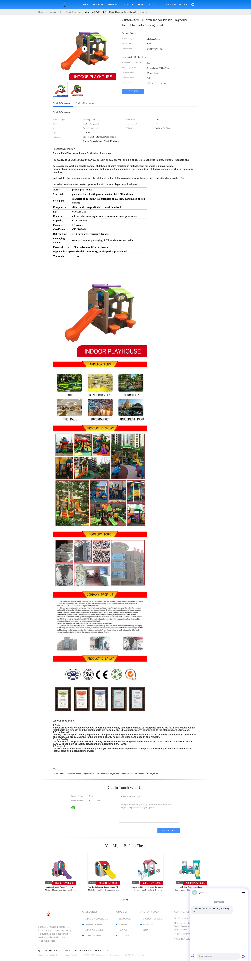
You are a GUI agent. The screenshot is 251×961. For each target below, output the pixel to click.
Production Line (152, 919)
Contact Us (127, 5)
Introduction (126, 919)
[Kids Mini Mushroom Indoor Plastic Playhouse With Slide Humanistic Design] (104, 869)
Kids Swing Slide (94, 930)
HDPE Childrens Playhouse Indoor (67, 773)
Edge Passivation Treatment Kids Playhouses (101, 773)
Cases (151, 5)
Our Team (124, 935)
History (123, 924)
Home (85, 5)
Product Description (85, 103)
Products (98, 5)
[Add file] (193, 956)
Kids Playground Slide (96, 919)
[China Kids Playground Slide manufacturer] (65, 4)
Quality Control (48, 951)
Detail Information (61, 103)
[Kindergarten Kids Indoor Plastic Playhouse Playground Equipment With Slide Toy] (191, 869)
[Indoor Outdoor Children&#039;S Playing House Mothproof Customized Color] (147, 869)
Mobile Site (101, 951)
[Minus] (243, 892)
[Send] (243, 956)
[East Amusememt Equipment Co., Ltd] (75, 808)
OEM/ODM (148, 924)
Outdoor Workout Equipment (96, 935)
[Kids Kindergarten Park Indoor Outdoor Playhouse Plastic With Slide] (60, 869)
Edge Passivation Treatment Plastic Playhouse (139, 773)
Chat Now (171, 5)
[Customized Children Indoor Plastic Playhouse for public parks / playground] (76, 89)
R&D (145, 930)
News (140, 5)
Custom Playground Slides (96, 924)
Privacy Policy (83, 951)
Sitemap (66, 951)
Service (123, 930)
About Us (112, 5)
